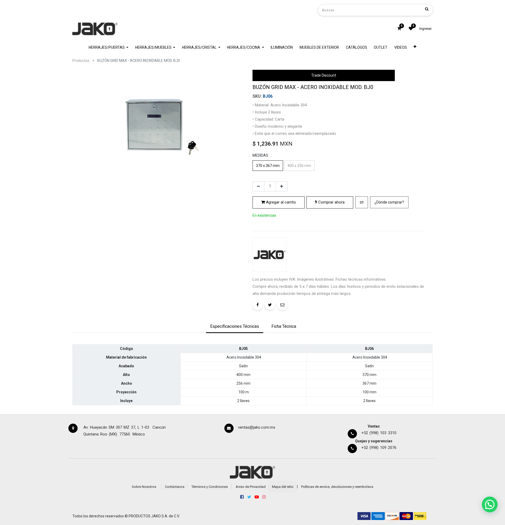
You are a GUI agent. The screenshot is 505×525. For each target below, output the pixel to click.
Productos (80, 60)
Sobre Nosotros (144, 487)
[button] (415, 47)
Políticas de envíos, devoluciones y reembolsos (337, 487)
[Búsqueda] (427, 9)
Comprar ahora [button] (331, 202)
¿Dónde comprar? (389, 202)
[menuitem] (281, 47)
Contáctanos (174, 487)
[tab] (234, 327)
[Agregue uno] (281, 186)
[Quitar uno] (258, 186)
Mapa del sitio (283, 487)
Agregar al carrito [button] (280, 202)
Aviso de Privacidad (251, 487)
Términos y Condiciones (209, 487)
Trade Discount (323, 75)
